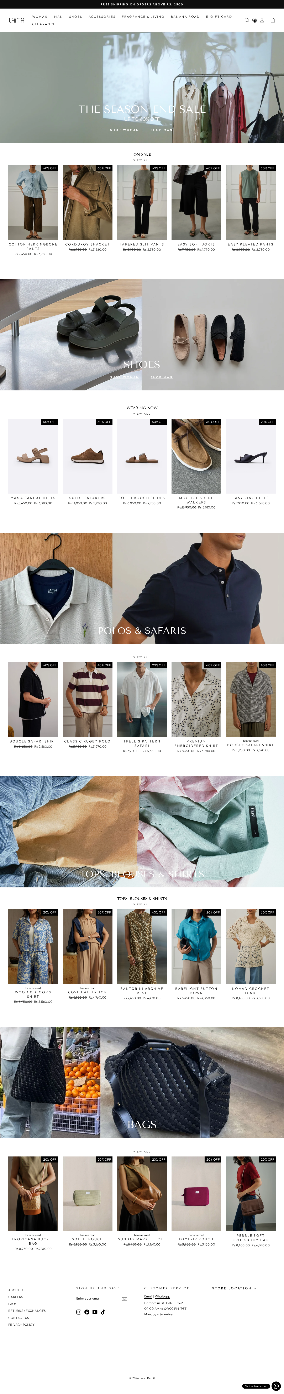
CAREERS (15, 1297)
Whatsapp (162, 1296)
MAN (58, 17)
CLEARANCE (44, 24)
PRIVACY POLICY (21, 1325)
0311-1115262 (174, 1303)
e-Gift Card (219, 17)
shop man (162, 130)
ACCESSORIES (102, 17)
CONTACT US (18, 1318)
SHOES (75, 17)
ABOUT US (16, 1290)
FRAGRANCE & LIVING (143, 17)
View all (142, 160)
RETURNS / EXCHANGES (27, 1311)
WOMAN (40, 17)
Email (148, 1296)
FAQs (12, 1304)
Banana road (185, 17)
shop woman (124, 130)
